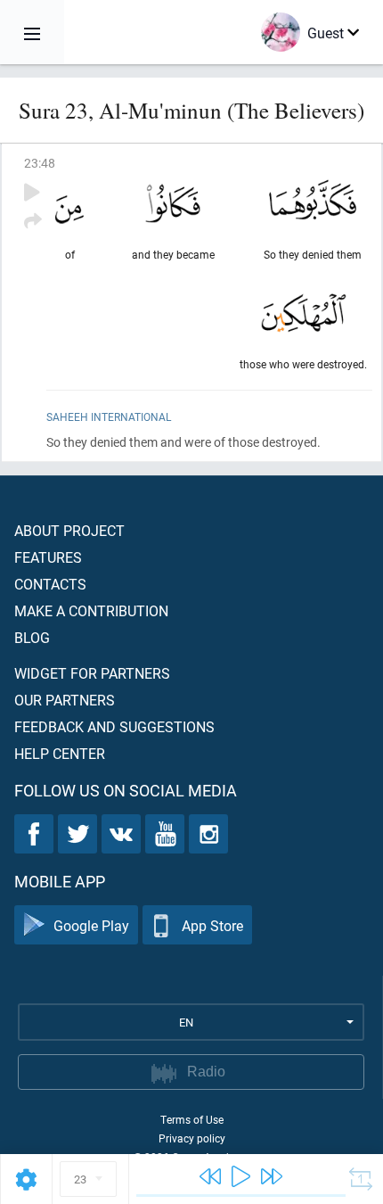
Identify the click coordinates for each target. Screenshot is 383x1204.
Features (48, 557)
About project (69, 530)
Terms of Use (192, 1119)
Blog (32, 637)
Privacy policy (192, 1138)
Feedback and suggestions (114, 726)
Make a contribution (91, 610)
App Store (212, 925)
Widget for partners (92, 673)
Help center (59, 753)
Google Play (91, 925)
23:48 (39, 162)
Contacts (50, 583)
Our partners (64, 699)
